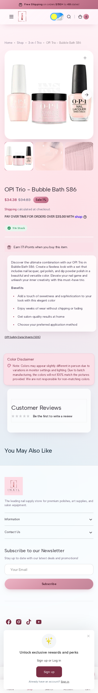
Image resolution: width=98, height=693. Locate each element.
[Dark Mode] (57, 17)
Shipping (11, 209)
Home (8, 42)
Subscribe (49, 584)
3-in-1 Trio (34, 42)
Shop (20, 42)
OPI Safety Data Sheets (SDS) (22, 337)
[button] (11, 17)
